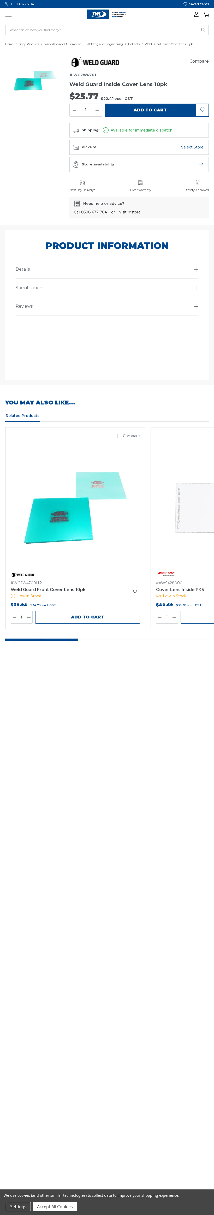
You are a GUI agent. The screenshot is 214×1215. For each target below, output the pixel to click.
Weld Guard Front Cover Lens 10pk (48, 589)
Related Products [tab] (22, 415)
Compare (199, 61)
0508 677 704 (22, 4)
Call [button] (90, 212)
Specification (29, 287)
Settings (18, 1207)
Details (23, 269)
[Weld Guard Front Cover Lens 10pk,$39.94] (75, 508)
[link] (96, 61)
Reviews (24, 306)
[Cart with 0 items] (206, 14)
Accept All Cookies (55, 1207)
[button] (196, 14)
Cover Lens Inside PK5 (180, 589)
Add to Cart (87, 617)
